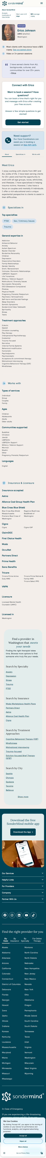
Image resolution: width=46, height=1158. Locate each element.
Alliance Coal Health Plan (17, 716)
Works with (36, 154)
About (7, 154)
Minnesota (7, 1068)
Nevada (28, 984)
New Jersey (30, 974)
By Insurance (14, 940)
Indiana (5, 1026)
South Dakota (31, 1026)
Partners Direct (13, 708)
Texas (27, 1037)
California (6, 968)
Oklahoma (29, 1000)
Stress (9, 680)
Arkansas (6, 958)
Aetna (8, 712)
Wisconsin (29, 1063)
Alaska (5, 947)
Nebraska (29, 963)
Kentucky (6, 1037)
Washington (30, 1058)
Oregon (28, 1005)
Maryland (6, 1052)
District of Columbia (11, 984)
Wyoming (29, 1073)
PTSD (8, 688)
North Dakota (31, 958)
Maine (5, 1058)
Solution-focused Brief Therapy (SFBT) (20, 756)
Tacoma (9, 786)
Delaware (6, 989)
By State (5, 940)
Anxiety (9, 672)
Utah (27, 1042)
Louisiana (6, 1042)
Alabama (6, 952)
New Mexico (30, 979)
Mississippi (7, 1079)
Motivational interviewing (17, 747)
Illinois (5, 1021)
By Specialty (25, 940)
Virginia (28, 1047)
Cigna (8, 720)
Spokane (10, 782)
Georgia (5, 1000)
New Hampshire (32, 968)
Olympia (10, 778)
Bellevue (10, 790)
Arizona (5, 963)
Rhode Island (31, 1016)
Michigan (6, 1063)
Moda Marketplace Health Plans (21, 704)
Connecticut (7, 979)
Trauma (9, 684)
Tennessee (29, 1031)
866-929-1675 (30, 145)
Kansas (5, 1031)
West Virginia (31, 1068)
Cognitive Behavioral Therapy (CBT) (22, 739)
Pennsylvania (30, 1010)
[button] (23, 832)
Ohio (27, 995)
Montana (29, 947)
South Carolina (31, 1021)
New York (29, 989)
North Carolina (31, 952)
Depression (11, 676)
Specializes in (20, 154)
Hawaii (5, 1005)
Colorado (6, 974)
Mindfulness (11, 743)
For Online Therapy (37, 940)
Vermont (28, 1052)
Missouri (6, 1073)
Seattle (9, 773)
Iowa (4, 1010)
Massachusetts (9, 1047)
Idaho (4, 1016)
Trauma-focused (14, 751)
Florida (5, 995)
